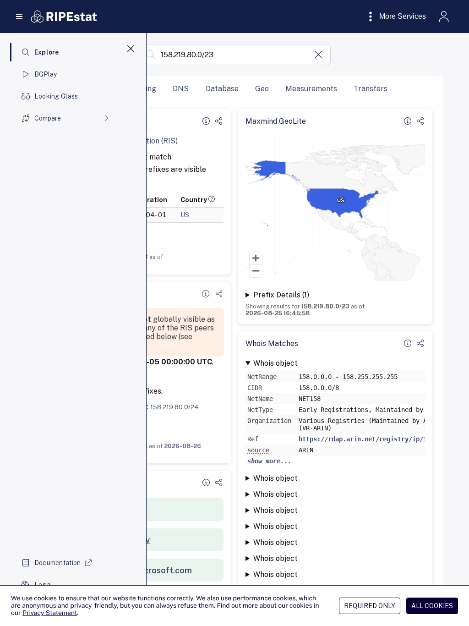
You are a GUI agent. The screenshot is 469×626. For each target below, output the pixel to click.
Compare (47, 118)
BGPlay (45, 74)
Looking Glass (56, 96)
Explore (46, 52)
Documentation (57, 562)
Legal (43, 584)
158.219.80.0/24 (174, 407)
